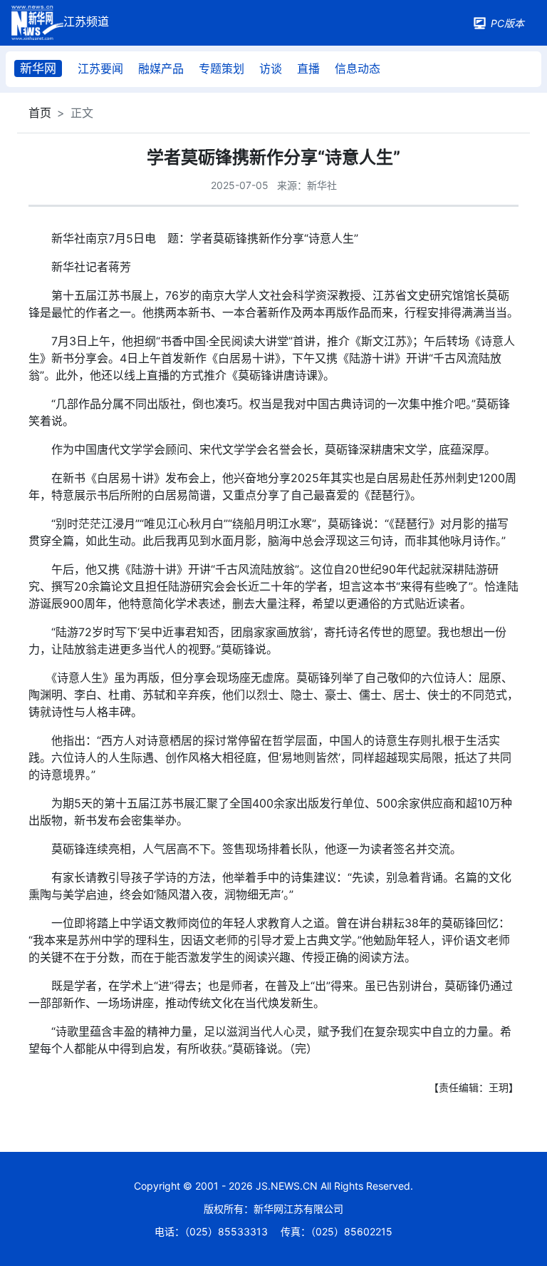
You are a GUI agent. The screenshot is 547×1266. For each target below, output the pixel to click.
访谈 (270, 68)
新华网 (38, 68)
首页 (39, 113)
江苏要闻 (100, 68)
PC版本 (507, 23)
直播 (308, 68)
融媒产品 (161, 68)
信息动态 (357, 68)
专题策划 (221, 68)
